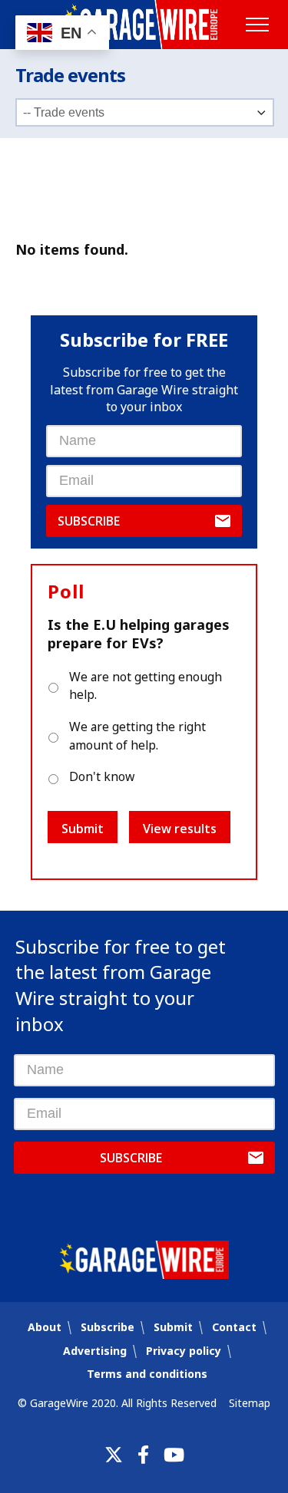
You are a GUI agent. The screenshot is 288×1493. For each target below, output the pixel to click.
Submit (82, 828)
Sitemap (249, 1403)
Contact (234, 1327)
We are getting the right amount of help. (137, 735)
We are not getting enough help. (145, 686)
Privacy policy (183, 1350)
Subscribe (89, 520)
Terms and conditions (147, 1373)
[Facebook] (143, 1454)
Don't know (101, 776)
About (44, 1327)
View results (180, 828)
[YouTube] (174, 1454)
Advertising (95, 1350)
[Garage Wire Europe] (144, 24)
